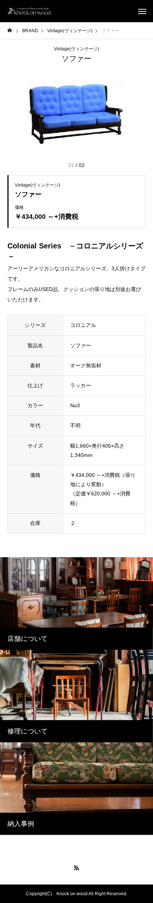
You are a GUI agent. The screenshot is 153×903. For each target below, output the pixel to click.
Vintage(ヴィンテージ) (76, 49)
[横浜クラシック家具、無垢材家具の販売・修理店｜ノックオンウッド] (29, 11)
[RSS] (76, 868)
